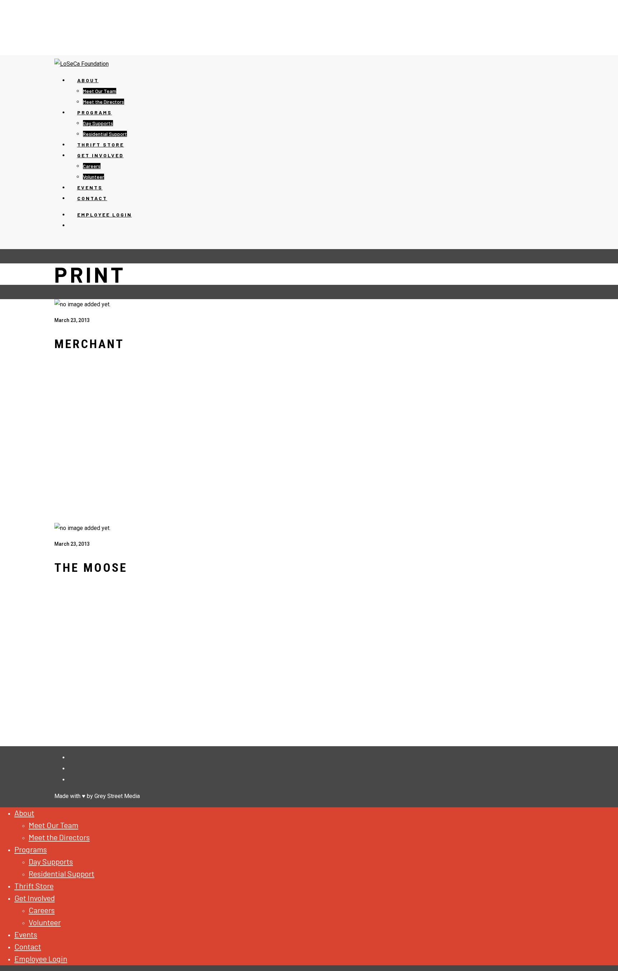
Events (25, 934)
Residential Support (61, 873)
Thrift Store (34, 885)
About (88, 80)
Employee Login (104, 215)
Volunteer (45, 922)
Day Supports (98, 123)
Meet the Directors (59, 837)
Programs (94, 112)
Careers (91, 166)
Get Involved (100, 155)
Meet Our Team (99, 91)
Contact (27, 946)
